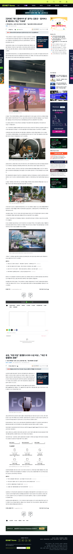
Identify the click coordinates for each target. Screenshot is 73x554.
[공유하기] (41, 29)
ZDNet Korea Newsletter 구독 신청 (11, 547)
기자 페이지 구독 (20, 29)
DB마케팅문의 (61, 537)
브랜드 (45, 305)
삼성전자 (11, 520)
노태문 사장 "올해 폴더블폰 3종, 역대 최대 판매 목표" (18, 486)
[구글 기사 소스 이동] (35, 30)
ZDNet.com (12, 545)
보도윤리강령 (65, 539)
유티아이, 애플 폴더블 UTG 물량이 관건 (15, 484)
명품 (11, 307)
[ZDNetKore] (10, 3)
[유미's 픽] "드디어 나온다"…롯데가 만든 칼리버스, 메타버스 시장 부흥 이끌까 (23, 269)
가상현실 (28, 305)
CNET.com (7, 545)
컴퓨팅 (7, 25)
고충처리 (61, 539)
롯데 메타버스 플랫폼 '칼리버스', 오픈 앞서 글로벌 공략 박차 (19, 271)
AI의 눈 (41, 5)
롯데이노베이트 (12, 305)
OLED (16, 520)
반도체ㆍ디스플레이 (9, 362)
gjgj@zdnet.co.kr (18, 508)
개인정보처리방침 (46, 539)
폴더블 (20, 520)
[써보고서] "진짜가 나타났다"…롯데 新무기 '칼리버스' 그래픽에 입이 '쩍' (22, 263)
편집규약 (41, 539)
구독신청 (28, 547)
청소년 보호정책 (56, 539)
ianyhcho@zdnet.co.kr (16, 289)
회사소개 (53, 537)
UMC (27, 520)
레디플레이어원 (39, 305)
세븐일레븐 (15, 307)
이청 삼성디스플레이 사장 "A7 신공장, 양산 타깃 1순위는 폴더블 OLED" (21, 481)
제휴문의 (66, 537)
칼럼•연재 (57, 5)
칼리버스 (18, 305)
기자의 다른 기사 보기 (43, 289)
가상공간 (33, 305)
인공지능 (33, 5)
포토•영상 (65, 5)
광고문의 (57, 537)
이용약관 (51, 539)
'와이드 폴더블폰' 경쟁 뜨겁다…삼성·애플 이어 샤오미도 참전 (19, 479)
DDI (24, 520)
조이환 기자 (11, 29)
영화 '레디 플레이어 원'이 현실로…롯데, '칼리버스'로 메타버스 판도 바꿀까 (22, 266)
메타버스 (23, 305)
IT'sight (49, 5)
